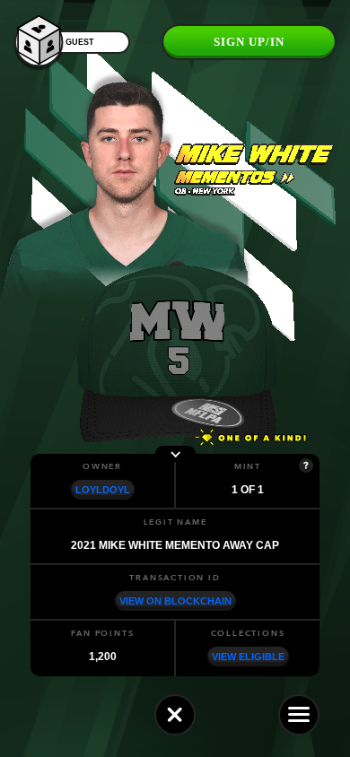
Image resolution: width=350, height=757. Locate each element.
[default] (175, 715)
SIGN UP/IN (249, 41)
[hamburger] (299, 715)
